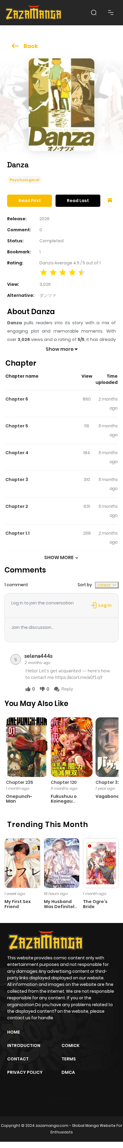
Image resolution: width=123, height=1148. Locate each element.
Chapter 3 (16, 480)
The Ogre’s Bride (95, 904)
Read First (30, 201)
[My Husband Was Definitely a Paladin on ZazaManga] (61, 863)
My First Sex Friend (17, 904)
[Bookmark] (110, 201)
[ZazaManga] (33, 13)
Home (13, 1032)
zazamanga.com (52, 1125)
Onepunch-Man (19, 798)
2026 (44, 219)
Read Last (78, 201)
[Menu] (111, 12)
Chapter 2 (16, 506)
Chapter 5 (16, 426)
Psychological (24, 180)
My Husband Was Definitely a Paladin (60, 907)
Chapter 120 (64, 782)
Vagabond (107, 796)
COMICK (70, 1045)
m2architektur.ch (61, 1103)
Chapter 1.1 (17, 533)
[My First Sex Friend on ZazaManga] (22, 863)
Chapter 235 (19, 782)
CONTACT (18, 1059)
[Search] (93, 12)
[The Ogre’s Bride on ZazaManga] (101, 863)
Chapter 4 (16, 453)
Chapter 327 (109, 782)
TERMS (68, 1059)
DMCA (68, 1072)
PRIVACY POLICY (25, 1072)
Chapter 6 (16, 399)
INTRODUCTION (23, 1045)
